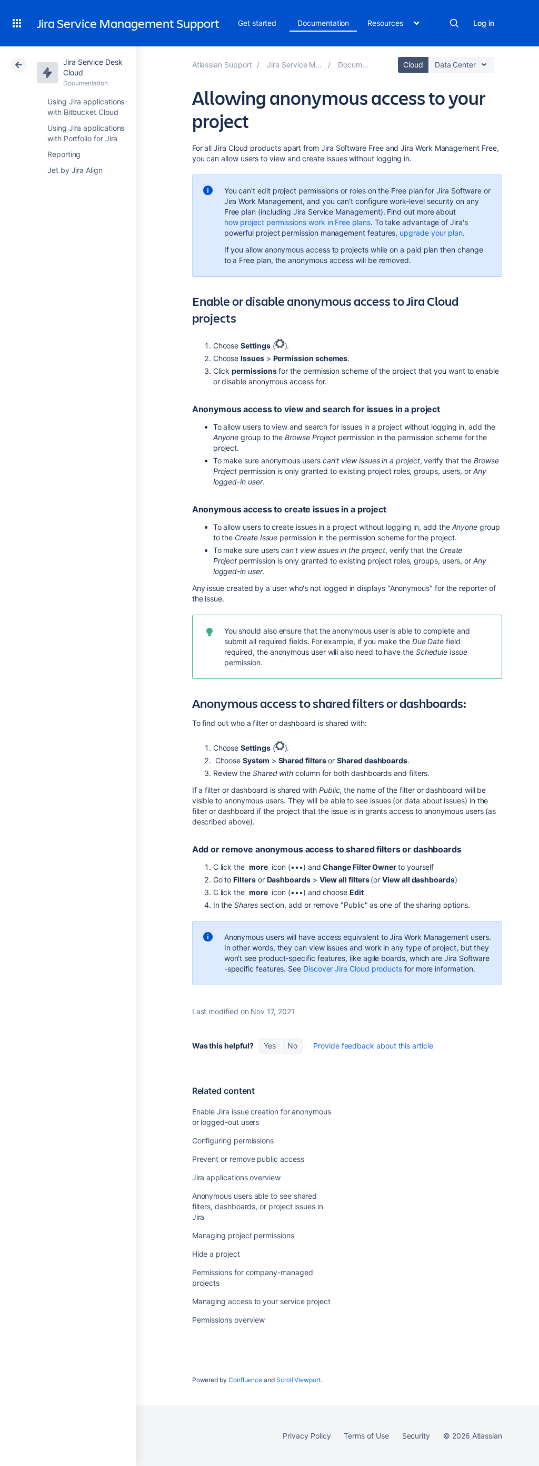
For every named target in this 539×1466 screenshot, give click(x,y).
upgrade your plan (431, 232)
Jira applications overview (236, 1177)
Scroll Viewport (298, 1380)
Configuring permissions (233, 1140)
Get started (257, 22)
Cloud (413, 64)
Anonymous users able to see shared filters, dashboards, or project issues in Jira (257, 1206)
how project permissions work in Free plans (297, 222)
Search (454, 23)
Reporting (64, 154)
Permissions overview (228, 1319)
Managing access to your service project (261, 1301)
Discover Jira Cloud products (352, 968)
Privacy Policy (307, 1435)
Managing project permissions (243, 1235)
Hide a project (216, 1253)
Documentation (323, 22)
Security (416, 1435)
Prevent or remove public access (248, 1158)
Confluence (245, 1380)
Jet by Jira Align (75, 170)
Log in (483, 22)
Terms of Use (366, 1435)
